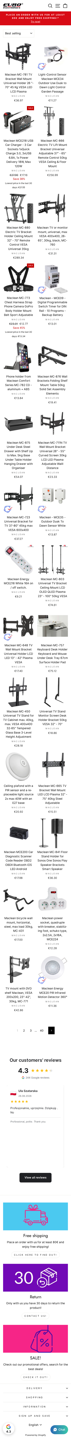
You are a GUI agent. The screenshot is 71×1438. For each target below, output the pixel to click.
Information (34, 1406)
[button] (59, 1429)
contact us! (35, 1316)
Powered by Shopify (35, 1435)
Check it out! (35, 1377)
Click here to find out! (35, 1254)
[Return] (35, 1278)
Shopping (34, 1397)
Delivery (34, 1388)
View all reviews (35, 1177)
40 (42, 1030)
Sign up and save (34, 1416)
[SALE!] (35, 1339)
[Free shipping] (35, 1216)
